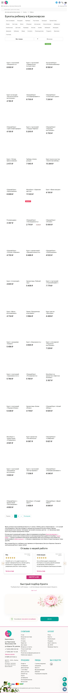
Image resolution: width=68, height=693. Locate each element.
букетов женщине (51, 534)
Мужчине (56, 31)
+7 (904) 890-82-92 (11, 649)
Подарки (50, 641)
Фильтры (49, 39)
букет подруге (19, 539)
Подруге (48, 31)
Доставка (24, 645)
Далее (50, 619)
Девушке (8, 31)
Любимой (47, 27)
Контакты (24, 651)
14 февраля (24, 665)
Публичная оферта (26, 655)
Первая (8, 516)
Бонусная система (26, 637)
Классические (47, 24)
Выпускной (24, 681)
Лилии (7, 24)
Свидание (38, 665)
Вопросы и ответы (26, 647)
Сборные (28, 24)
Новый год (24, 673)
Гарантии (23, 643)
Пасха (23, 675)
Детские (18, 27)
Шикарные (57, 24)
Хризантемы (53, 20)
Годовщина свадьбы (41, 673)
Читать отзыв (9, 571)
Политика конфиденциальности (30, 653)
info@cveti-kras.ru (11, 657)
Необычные (9, 27)
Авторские (37, 24)
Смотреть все (34, 577)
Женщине (55, 27)
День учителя (25, 671)
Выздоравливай (40, 669)
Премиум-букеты (53, 647)
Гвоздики (19, 20)
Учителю (8, 34)
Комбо (40, 27)
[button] (64, 563)
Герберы (27, 20)
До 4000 (50, 645)
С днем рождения (40, 663)
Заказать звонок (10, 654)
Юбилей (37, 671)
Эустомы (14, 24)
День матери (25, 667)
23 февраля (24, 677)
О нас (22, 635)
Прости (37, 667)
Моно (21, 24)
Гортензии (36, 20)
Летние (33, 27)
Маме (23, 31)
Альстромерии (10, 20)
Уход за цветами (26, 649)
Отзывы (23, 641)
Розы (49, 635)
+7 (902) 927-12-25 (11, 652)
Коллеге (30, 31)
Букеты (25, 12)
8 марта (23, 663)
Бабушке (16, 31)
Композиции (51, 639)
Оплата (23, 639)
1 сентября (24, 669)
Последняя (27, 516)
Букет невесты (52, 643)
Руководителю (39, 31)
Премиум (25, 27)
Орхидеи (44, 20)
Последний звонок (26, 679)
